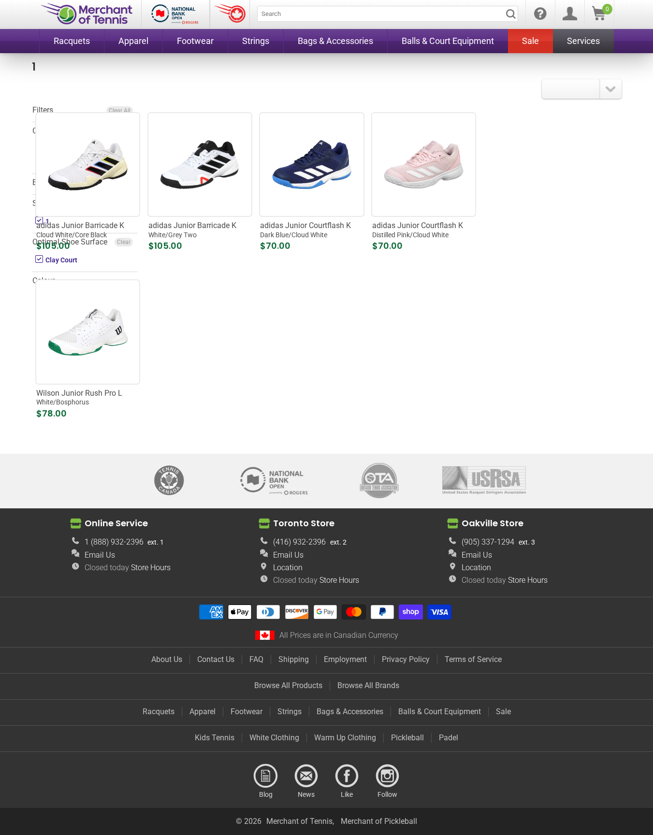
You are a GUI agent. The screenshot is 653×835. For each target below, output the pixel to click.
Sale (503, 711)
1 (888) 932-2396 (114, 542)
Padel (448, 737)
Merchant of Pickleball (379, 821)
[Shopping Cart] (599, 17)
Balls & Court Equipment (439, 711)
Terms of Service (473, 659)
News (306, 776)
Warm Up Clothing (345, 737)
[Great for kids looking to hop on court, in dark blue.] (312, 164)
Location (288, 567)
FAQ (256, 659)
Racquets (158, 711)
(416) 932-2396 (299, 542)
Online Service (116, 523)
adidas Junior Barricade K (80, 230)
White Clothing (274, 737)
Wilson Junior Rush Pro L (79, 397)
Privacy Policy (406, 659)
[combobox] (387, 14)
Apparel (202, 711)
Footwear (246, 711)
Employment (345, 659)
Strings (289, 711)
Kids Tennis (214, 737)
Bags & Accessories (350, 711)
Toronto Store (303, 523)
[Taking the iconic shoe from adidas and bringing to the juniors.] (87, 164)
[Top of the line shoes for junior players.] (200, 164)
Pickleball (407, 737)
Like (347, 776)
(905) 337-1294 (488, 542)
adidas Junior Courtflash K (305, 230)
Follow (387, 776)
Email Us (100, 555)
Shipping (293, 659)
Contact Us (215, 659)
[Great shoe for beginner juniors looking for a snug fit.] (87, 332)
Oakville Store (492, 523)
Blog (266, 776)
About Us (166, 659)
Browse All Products (288, 685)
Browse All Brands (368, 685)
